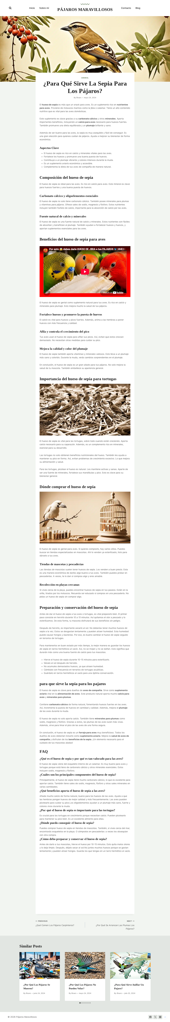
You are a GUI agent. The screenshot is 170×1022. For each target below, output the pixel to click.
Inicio (32, 8)
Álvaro (78, 98)
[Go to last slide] (23, 976)
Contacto (126, 8)
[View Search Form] (10, 8)
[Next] (147, 976)
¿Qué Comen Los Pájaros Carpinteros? (55, 923)
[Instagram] (160, 1017)
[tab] (80, 1003)
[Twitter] (155, 1017)
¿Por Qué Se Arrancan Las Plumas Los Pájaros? (115, 925)
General (85, 78)
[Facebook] (150, 1017)
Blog (138, 8)
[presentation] (39, 965)
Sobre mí (44, 8)
